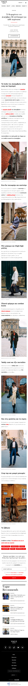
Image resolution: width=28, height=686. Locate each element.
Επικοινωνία (14, 657)
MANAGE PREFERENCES (14, 671)
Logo (14, 642)
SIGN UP (14, 577)
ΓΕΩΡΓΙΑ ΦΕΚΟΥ (14, 634)
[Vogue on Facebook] (5, 647)
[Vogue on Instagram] (10, 647)
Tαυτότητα (14, 662)
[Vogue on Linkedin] (22, 647)
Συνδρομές (14, 668)
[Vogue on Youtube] (18, 647)
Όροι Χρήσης (14, 665)
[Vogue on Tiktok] (14, 647)
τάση (7, 424)
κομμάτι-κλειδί (7, 109)
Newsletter (14, 660)
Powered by (11, 679)
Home (14, 654)
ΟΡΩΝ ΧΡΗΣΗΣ (14, 572)
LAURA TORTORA (14, 30)
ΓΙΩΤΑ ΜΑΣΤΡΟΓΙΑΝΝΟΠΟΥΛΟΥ (17, 600)
